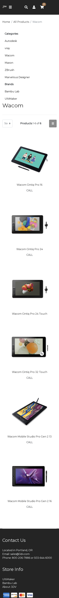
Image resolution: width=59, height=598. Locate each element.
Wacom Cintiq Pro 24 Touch (29, 313)
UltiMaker (11, 98)
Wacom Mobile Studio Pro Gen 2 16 (30, 501)
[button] (34, 7)
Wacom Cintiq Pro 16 (29, 184)
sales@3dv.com (20, 554)
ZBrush (9, 70)
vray (7, 48)
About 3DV (9, 586)
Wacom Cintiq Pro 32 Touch (29, 372)
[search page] (26, 7)
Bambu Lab (12, 91)
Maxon (9, 62)
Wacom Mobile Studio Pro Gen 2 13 (29, 436)
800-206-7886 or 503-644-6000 (32, 557)
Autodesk (11, 40)
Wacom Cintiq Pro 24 (29, 249)
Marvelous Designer (17, 77)
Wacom (9, 55)
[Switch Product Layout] (53, 123)
